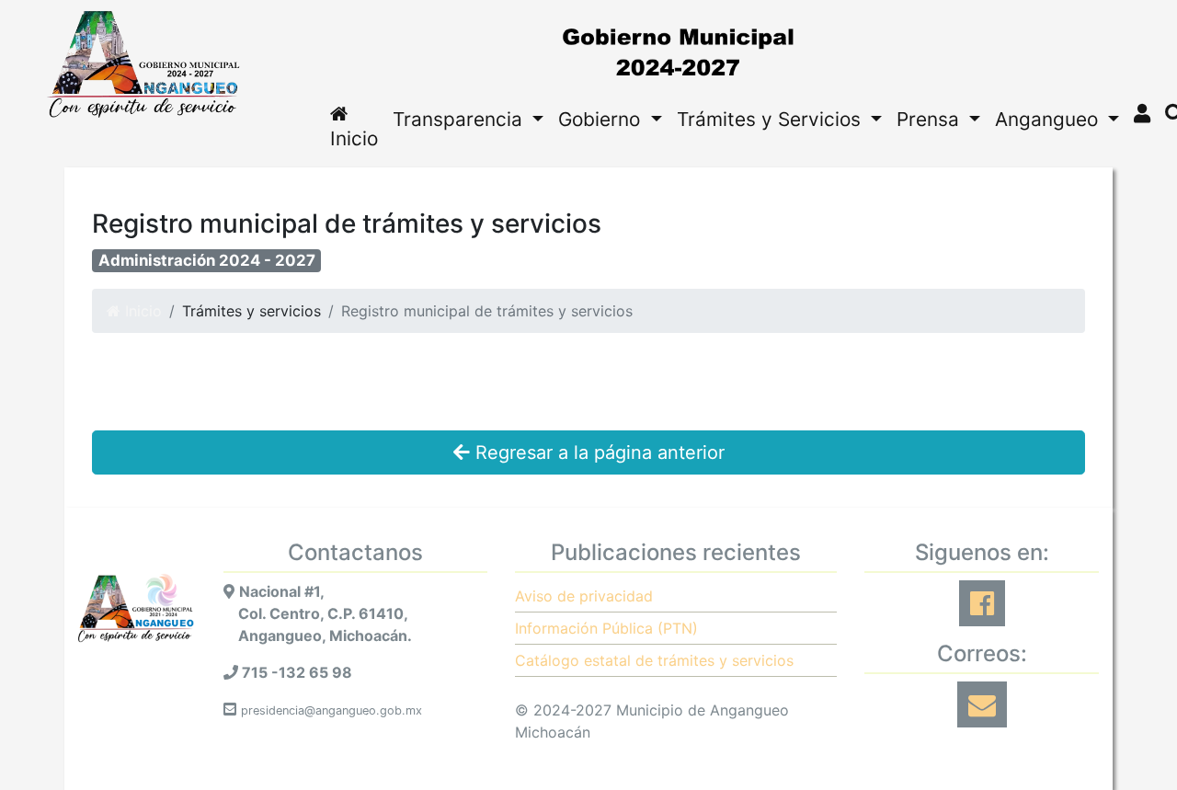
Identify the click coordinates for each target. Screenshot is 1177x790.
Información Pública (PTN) (606, 628)
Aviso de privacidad (584, 596)
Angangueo (1049, 119)
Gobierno (602, 119)
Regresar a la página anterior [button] (597, 452)
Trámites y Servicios (771, 119)
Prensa (931, 119)
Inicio (354, 138)
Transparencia (460, 119)
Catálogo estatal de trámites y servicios (654, 660)
